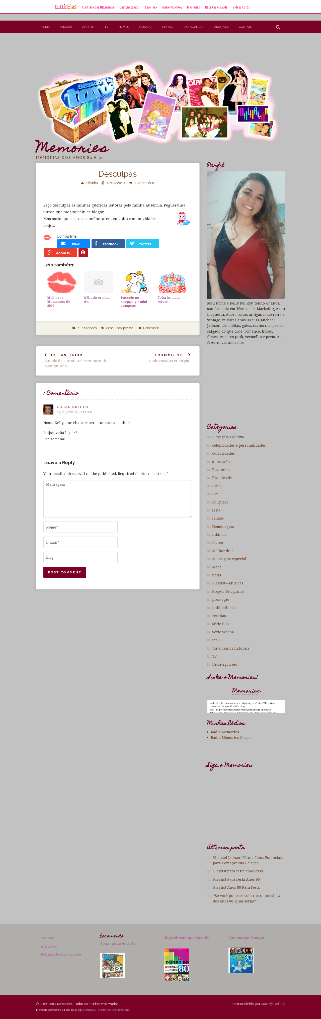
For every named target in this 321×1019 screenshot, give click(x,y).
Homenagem (223, 526)
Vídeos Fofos (241, 7)
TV (106, 27)
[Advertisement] (91, 49)
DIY (215, 493)
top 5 (216, 640)
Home (45, 27)
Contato (245, 27)
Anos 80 (66, 27)
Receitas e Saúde (216, 7)
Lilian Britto (73, 407)
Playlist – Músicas (227, 583)
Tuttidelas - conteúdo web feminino (106, 1009)
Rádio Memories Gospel (231, 737)
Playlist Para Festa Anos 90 (236, 879)
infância (219, 534)
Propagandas (193, 27)
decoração (221, 461)
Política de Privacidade (61, 954)
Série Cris (220, 623)
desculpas (114, 328)
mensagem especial (229, 558)
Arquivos (221, 27)
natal (216, 575)
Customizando (128, 7)
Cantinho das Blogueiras (98, 7)
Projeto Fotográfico (228, 591)
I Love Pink (150, 7)
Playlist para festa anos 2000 (238, 871)
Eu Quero (220, 502)
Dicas (216, 485)
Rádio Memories (225, 732)
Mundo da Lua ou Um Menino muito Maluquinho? (76, 361)
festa (216, 510)
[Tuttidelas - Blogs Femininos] (65, 8)
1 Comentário (144, 183)
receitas (219, 615)
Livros (167, 27)
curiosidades (87, 328)
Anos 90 (88, 27)
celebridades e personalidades (239, 445)
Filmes (123, 27)
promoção (220, 599)
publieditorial (224, 607)
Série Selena (223, 632)
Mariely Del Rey (172, 7)
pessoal (128, 328)
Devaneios (221, 469)
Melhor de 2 (222, 550)
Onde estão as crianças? (170, 358)
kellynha (91, 183)
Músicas (145, 27)
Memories (193, 7)
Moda (217, 567)
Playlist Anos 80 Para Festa (236, 887)
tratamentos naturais (230, 648)
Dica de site (222, 477)
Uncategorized (224, 664)
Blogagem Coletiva (228, 437)
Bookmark (151, 328)
